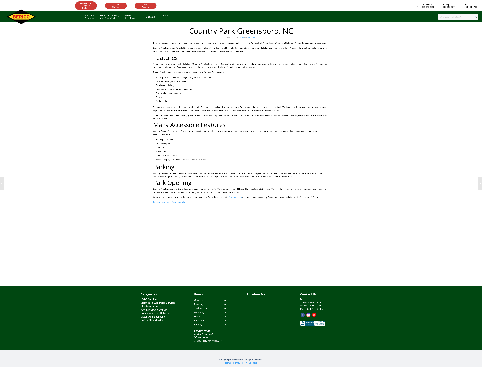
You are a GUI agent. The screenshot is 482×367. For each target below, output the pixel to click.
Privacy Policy (240, 362)
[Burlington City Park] (480, 183)
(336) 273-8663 (315, 309)
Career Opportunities (152, 320)
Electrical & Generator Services (158, 302)
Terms (228, 362)
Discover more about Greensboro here (170, 202)
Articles (241, 37)
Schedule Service (115, 5)
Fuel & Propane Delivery (154, 309)
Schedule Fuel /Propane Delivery (86, 5)
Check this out (235, 197)
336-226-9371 (449, 7)
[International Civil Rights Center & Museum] (2, 183)
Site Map (253, 362)
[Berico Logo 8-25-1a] (21, 16)
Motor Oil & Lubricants (153, 316)
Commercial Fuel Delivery (155, 313)
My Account (145, 5)
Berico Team (251, 37)
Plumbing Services (151, 306)
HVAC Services (149, 299)
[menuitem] (89, 16)
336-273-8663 (428, 7)
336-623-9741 (470, 7)
